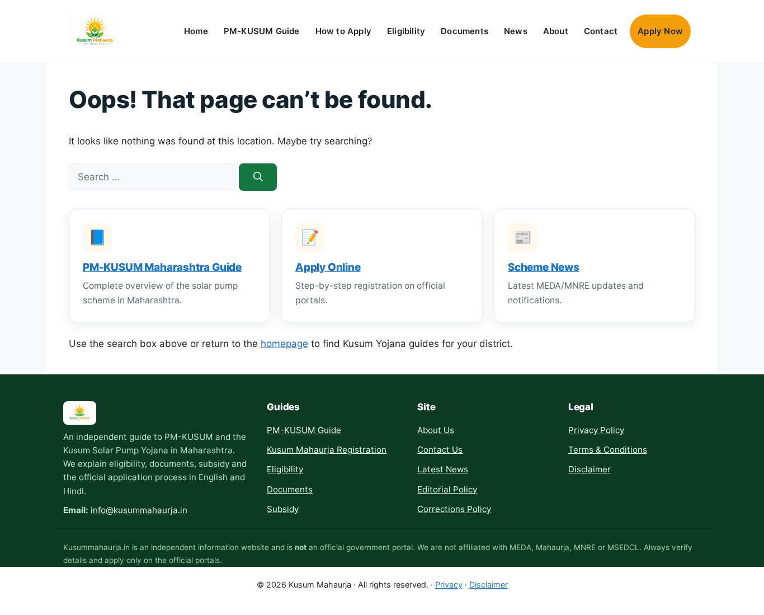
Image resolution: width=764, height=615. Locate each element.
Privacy (449, 584)
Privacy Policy (596, 430)
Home (196, 31)
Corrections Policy (454, 509)
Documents (464, 31)
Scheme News (543, 267)
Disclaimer (589, 469)
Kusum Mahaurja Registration (326, 449)
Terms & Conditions (607, 449)
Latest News (442, 469)
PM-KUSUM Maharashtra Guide (162, 267)
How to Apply (343, 31)
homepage (284, 343)
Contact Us (440, 449)
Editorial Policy (447, 489)
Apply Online (328, 267)
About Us (435, 430)
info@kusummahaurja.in (139, 510)
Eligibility (406, 31)
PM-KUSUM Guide (262, 31)
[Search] (258, 177)
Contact (600, 31)
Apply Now (660, 31)
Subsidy (283, 509)
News (515, 31)
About (555, 31)
